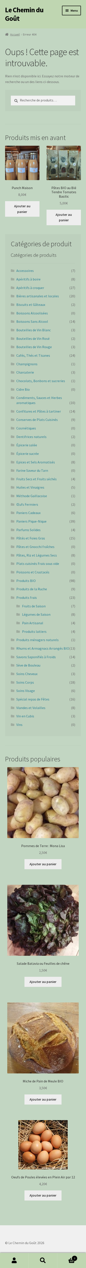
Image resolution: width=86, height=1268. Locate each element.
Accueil (15, 34)
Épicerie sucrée (27, 453)
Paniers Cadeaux (28, 513)
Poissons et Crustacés (32, 572)
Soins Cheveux (26, 674)
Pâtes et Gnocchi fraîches (35, 546)
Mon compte (14, 1260)
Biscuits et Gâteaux (30, 304)
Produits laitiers (34, 631)
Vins (19, 724)
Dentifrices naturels (31, 436)
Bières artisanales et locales (37, 296)
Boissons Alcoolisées (32, 313)
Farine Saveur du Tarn (32, 470)
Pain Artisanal (32, 623)
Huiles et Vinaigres (30, 487)
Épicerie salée (26, 445)
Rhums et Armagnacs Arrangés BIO (42, 648)
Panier (66, 1257)
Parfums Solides (28, 530)
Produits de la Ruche (31, 589)
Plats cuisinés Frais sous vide (37, 563)
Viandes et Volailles (30, 708)
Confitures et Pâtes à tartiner (38, 411)
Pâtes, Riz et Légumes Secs (36, 555)
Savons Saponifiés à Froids (36, 657)
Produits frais (26, 597)
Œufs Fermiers (27, 504)
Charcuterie (25, 372)
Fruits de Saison (34, 606)
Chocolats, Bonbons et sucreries (40, 381)
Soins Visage (25, 690)
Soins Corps (25, 682)
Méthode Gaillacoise (31, 496)
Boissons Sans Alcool (32, 321)
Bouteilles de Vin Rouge (34, 347)
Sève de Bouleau (28, 665)
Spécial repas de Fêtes (32, 699)
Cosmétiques (26, 428)
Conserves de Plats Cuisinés (37, 419)
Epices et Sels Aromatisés (35, 462)
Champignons (26, 364)
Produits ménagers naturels (37, 640)
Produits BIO (26, 580)
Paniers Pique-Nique (31, 521)
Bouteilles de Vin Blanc (33, 330)
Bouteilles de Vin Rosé (33, 338)
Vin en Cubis (25, 716)
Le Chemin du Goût (24, 14)
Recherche (43, 1260)
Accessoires (25, 270)
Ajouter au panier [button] (22, 209)
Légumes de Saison (36, 614)
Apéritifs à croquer (30, 288)
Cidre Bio (23, 389)
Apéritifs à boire (28, 279)
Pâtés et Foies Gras (30, 538)
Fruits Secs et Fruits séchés (36, 479)
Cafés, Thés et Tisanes (33, 355)
